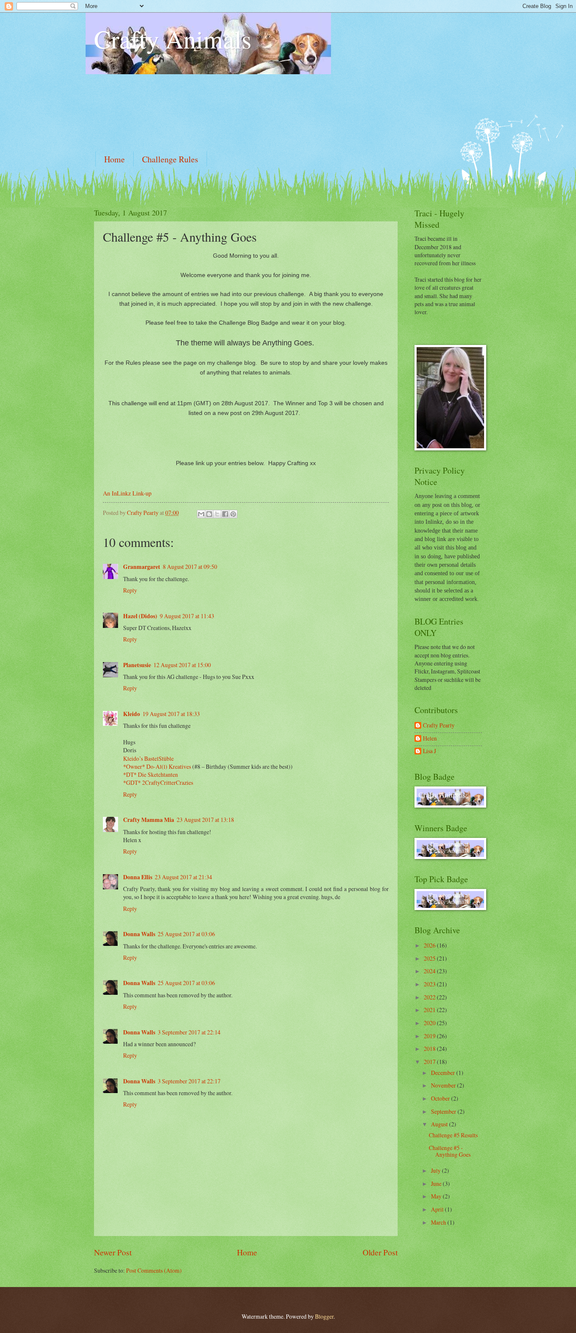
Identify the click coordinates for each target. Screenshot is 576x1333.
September (444, 1111)
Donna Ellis (137, 877)
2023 (430, 984)
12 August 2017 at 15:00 (182, 665)
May (437, 1196)
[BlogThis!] (209, 514)
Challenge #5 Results (453, 1135)
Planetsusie (137, 665)
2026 (430, 945)
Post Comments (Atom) (154, 1270)
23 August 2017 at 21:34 (183, 877)
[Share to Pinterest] (233, 514)
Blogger (324, 1316)
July (436, 1170)
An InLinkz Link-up (127, 493)
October (441, 1098)
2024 (430, 971)
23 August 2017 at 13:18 (205, 820)
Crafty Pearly (439, 725)
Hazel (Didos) (140, 616)
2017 (430, 1062)
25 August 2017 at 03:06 (186, 934)
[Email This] (201, 514)
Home (114, 159)
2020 (430, 1023)
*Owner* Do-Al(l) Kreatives (157, 766)
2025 (430, 958)
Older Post (380, 1252)
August (440, 1124)
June (437, 1184)
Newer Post (113, 1252)
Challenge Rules (170, 159)
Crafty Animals (172, 39)
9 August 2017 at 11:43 (187, 616)
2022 (430, 997)
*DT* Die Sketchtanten (150, 774)
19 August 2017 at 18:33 (171, 714)
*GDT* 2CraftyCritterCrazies (158, 782)
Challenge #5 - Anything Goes (450, 1151)
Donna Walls (139, 934)
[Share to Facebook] (225, 514)
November (444, 1085)
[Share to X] (217, 514)
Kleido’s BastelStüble (148, 758)
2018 (430, 1049)
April (438, 1209)
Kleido (131, 714)
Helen (430, 738)
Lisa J (429, 751)
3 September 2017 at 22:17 (189, 1081)
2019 (430, 1036)
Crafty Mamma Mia (148, 820)
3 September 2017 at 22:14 (189, 1032)
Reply (130, 590)
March (439, 1222)
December (443, 1073)
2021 (430, 1010)
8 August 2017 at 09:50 (190, 567)
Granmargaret (141, 567)
